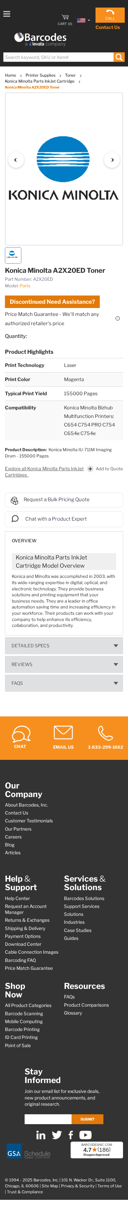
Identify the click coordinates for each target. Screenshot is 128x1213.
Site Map (50, 1186)
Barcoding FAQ (20, 960)
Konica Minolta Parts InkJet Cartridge (40, 81)
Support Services (81, 906)
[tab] (64, 537)
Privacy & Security (78, 1186)
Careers (13, 836)
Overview (24, 540)
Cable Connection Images (31, 952)
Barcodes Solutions (84, 898)
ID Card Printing (21, 1037)
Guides (71, 938)
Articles (13, 852)
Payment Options (23, 936)
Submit (87, 1119)
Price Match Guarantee (29, 968)
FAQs (17, 683)
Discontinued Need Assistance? (52, 301)
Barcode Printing (22, 1029)
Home (11, 75)
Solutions (73, 914)
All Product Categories (28, 1005)
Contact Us (108, 27)
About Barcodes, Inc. (26, 805)
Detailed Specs (30, 645)
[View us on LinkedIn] (40, 1137)
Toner (71, 75)
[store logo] (40, 39)
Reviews (21, 664)
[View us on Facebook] (71, 1137)
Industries (74, 922)
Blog (9, 844)
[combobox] (63, 57)
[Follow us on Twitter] (57, 1137)
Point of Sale (18, 1045)
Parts (25, 285)
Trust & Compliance (25, 1192)
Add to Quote (109, 468)
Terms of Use (109, 1186)
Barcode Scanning (24, 1013)
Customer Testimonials (29, 820)
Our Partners (18, 829)
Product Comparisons (86, 1005)
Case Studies (78, 930)
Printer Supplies (41, 75)
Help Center (17, 898)
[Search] (119, 57)
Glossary (73, 1013)
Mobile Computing (24, 1021)
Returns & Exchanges (27, 920)
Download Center (23, 944)
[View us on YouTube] (85, 1137)
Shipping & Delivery (25, 928)
